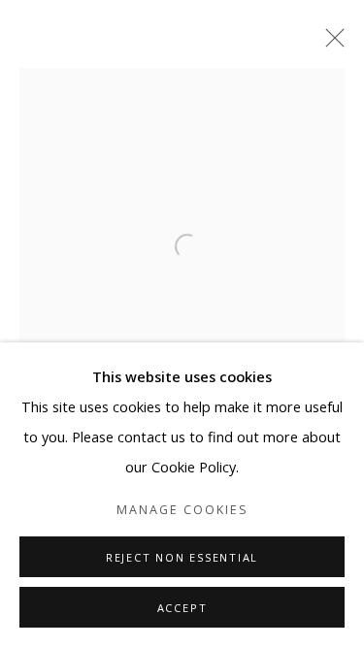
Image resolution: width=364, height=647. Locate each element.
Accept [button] (182, 607)
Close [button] (330, 43)
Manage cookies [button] (182, 509)
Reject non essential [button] (182, 557)
